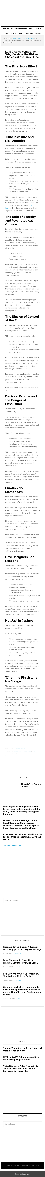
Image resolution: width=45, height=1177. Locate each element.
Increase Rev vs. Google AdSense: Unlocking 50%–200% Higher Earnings (22, 948)
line (11, 753)
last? (7, 753)
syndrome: (26, 753)
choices (28, 751)
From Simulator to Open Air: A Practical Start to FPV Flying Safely (20, 961)
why (6, 755)
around (17, 751)
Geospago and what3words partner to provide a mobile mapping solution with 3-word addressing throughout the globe (22, 810)
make (14, 753)
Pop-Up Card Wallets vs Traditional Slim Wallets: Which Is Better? (21, 975)
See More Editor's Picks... (12, 846)
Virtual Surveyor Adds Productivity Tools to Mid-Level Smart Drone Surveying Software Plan (20, 1068)
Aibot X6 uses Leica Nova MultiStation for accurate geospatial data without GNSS (22, 837)
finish (34, 751)
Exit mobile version (22, 1174)
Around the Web (19, 749)
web (35, 753)
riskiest (19, 753)
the (32, 753)
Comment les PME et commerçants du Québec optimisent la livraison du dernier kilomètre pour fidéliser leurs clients (22, 991)
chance (22, 751)
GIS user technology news (22, 8)
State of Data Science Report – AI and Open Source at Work (22, 1049)
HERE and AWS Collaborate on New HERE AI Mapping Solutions (21, 1058)
